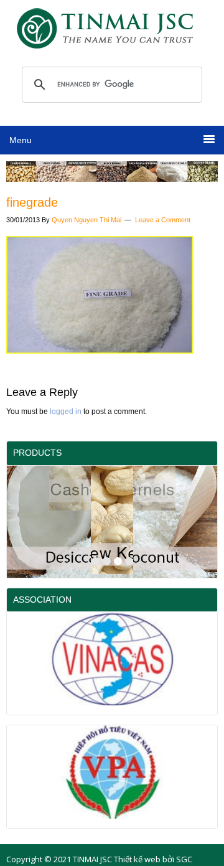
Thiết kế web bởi (144, 859)
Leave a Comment (162, 220)
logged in (66, 411)
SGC (184, 859)
